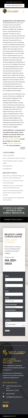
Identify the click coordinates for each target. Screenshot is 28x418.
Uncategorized (7, 168)
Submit (7, 330)
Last (6, 288)
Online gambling (7, 166)
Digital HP (13, 416)
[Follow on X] (7, 406)
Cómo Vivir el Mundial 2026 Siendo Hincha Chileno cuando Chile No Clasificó (13, 193)
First (6, 282)
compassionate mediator (11, 139)
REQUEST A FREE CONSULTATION (14, 5)
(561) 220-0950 (17, 2)
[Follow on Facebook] (4, 406)
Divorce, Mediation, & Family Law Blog (14, 158)
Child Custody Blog (8, 155)
